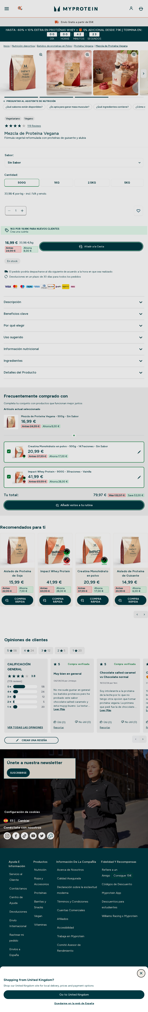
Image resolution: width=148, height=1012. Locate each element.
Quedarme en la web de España (74, 1003)
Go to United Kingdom (74, 994)
